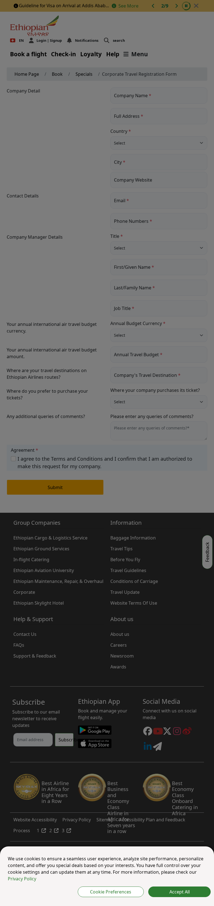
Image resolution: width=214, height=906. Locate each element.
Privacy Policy (22, 879)
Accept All (179, 892)
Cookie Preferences (110, 892)
